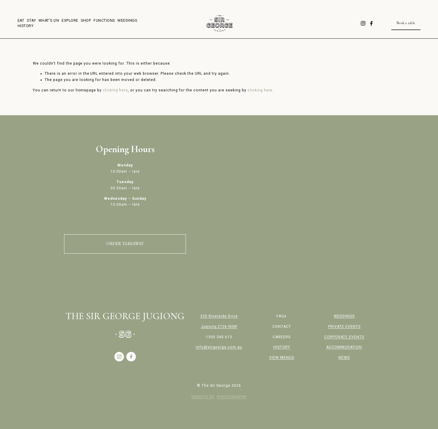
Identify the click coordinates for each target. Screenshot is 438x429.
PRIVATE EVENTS (344, 327)
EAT (21, 20)
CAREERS (282, 337)
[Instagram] (363, 23)
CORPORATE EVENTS (344, 337)
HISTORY (25, 26)
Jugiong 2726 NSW (219, 327)
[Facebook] (371, 23)
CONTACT (281, 327)
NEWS (344, 357)
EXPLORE (70, 20)
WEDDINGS (127, 20)
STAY (31, 20)
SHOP (86, 20)
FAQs (282, 316)
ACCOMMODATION (344, 347)
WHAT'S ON (48, 20)
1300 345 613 (219, 337)
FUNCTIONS (104, 20)
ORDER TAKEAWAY (125, 244)
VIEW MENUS (281, 357)
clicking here (115, 90)
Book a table (406, 23)
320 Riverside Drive (219, 316)
